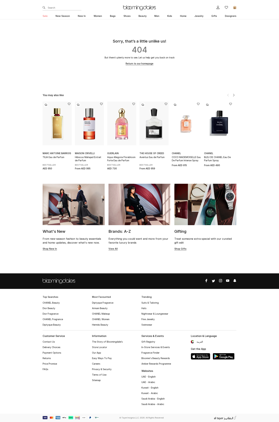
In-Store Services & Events (155, 347)
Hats (143, 308)
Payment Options (52, 352)
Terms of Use (99, 374)
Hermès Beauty (100, 324)
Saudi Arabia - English (153, 398)
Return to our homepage (139, 63)
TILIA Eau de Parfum (53, 157)
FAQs (45, 369)
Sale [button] (45, 16)
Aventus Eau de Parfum (152, 157)
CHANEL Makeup (101, 313)
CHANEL (176, 153)
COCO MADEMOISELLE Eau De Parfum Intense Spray (186, 159)
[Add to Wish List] (69, 104)
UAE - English (148, 376)
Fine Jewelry (148, 319)
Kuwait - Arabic (149, 393)
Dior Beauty (49, 308)
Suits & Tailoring (150, 302)
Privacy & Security (102, 369)
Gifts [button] (214, 16)
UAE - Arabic (148, 382)
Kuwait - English (149, 387)
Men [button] (156, 16)
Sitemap (96, 380)
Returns (47, 358)
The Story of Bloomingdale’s (107, 341)
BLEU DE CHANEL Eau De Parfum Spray (217, 159)
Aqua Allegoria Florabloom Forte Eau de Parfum (121, 159)
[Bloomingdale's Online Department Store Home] (139, 7)
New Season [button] (63, 16)
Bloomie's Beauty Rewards (155, 358)
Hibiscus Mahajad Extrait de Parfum (88, 159)
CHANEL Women (100, 319)
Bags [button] (113, 16)
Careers (96, 363)
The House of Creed (152, 153)
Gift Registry (148, 341)
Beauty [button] (143, 16)
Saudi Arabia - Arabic (152, 404)
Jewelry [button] (198, 16)
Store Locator (99, 347)
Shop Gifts (180, 248)
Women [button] (98, 16)
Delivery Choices (51, 347)
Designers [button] (230, 16)
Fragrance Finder (150, 352)
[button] (233, 95)
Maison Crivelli (85, 153)
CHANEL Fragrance (53, 319)
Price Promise (50, 363)
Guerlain (113, 153)
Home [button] (183, 16)
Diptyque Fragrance (102, 302)
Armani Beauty (100, 308)
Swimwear (146, 324)
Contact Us (49, 341)
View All (113, 248)
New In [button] (82, 16)
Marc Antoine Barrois (57, 153)
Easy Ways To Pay (102, 358)
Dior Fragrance (50, 313)
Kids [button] (169, 16)
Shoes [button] (127, 16)
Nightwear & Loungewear (154, 313)
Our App (96, 352)
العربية (200, 341)
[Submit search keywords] (44, 7)
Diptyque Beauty (52, 324)
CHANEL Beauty (51, 302)
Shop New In (50, 248)
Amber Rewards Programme (156, 363)
